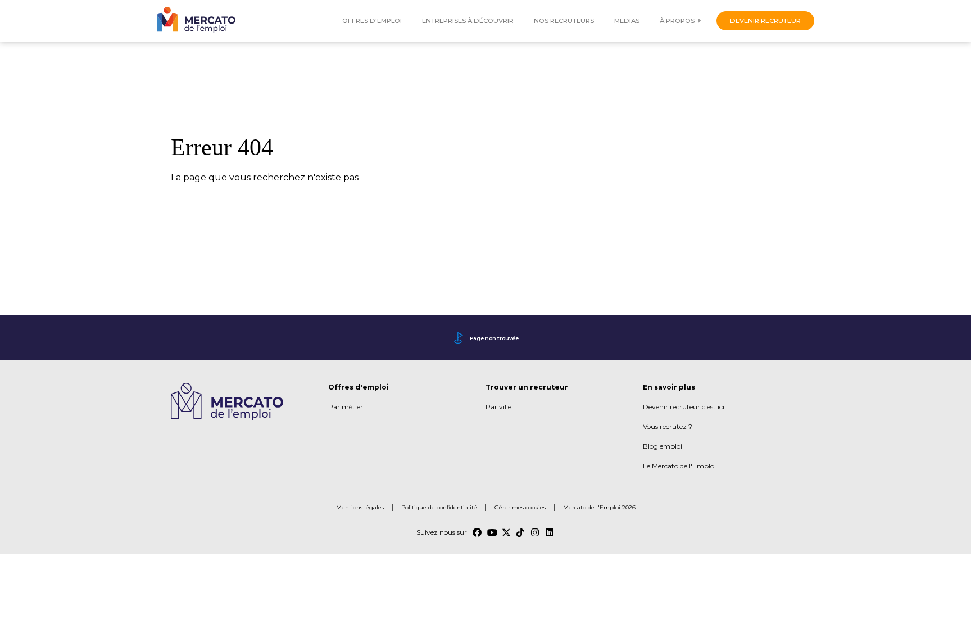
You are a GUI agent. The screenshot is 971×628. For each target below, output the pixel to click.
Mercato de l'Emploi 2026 (599, 507)
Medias (626, 21)
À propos (677, 21)
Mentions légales (360, 507)
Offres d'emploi (372, 21)
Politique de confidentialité (439, 507)
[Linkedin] (550, 532)
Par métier (345, 407)
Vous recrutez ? (667, 426)
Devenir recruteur (765, 21)
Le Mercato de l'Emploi (679, 466)
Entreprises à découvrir (468, 21)
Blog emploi (662, 446)
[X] (506, 532)
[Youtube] (491, 532)
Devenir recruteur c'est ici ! (685, 407)
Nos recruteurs (564, 21)
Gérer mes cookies (520, 507)
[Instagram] (535, 532)
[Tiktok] (520, 532)
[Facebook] (477, 532)
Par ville (498, 407)
